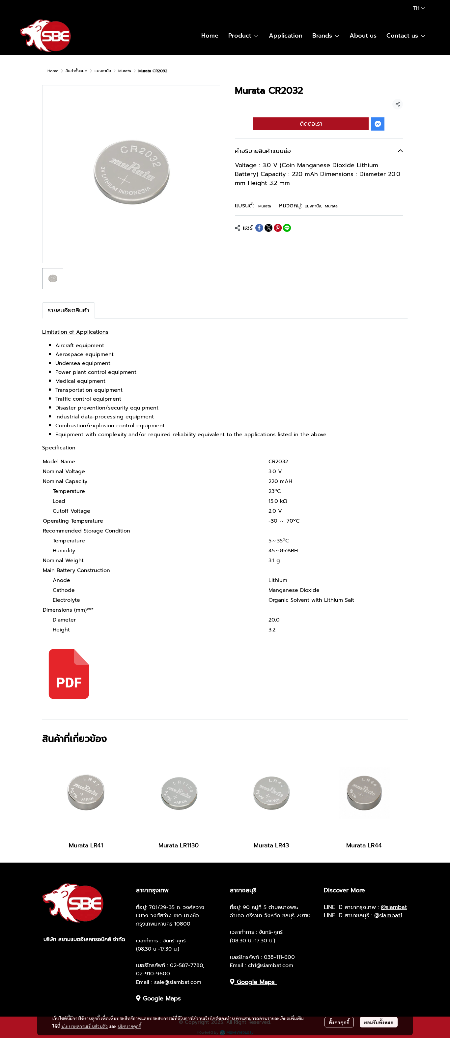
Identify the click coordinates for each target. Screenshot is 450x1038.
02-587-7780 (186, 965)
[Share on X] (268, 228)
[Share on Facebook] (259, 228)
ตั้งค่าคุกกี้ (339, 1022)
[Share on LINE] (287, 228)
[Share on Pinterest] (278, 228)
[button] (418, 8)
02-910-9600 (153, 974)
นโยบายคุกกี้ (129, 1026)
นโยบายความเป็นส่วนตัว (84, 1026)
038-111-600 (279, 957)
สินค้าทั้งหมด (76, 71)
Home (52, 71)
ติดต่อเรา (311, 123)
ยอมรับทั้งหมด (378, 1022)
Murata (124, 71)
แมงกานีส (103, 71)
